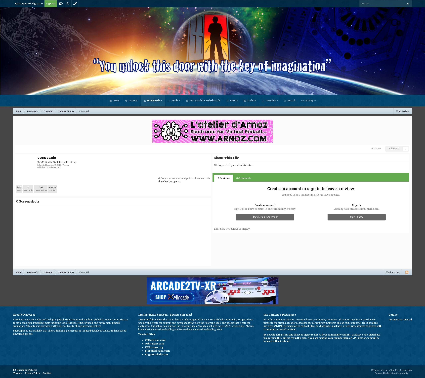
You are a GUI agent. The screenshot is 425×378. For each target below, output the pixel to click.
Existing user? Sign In (28, 3)
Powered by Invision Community (391, 373)
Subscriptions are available (27, 330)
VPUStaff (46, 162)
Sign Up (50, 3)
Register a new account (265, 217)
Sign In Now (356, 217)
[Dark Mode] (67, 3)
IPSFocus (32, 370)
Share (377, 148)
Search (291, 100)
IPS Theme (18, 370)
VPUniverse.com (155, 340)
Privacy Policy (32, 373)
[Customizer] (60, 3)
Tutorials (270, 100)
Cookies (47, 373)
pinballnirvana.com (157, 350)
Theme (17, 373)
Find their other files (64, 162)
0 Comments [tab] (243, 178)
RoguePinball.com (156, 354)
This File (395, 3)
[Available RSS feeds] (407, 272)
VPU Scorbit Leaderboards (204, 100)
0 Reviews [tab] (223, 178)
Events (233, 100)
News (115, 100)
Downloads (153, 100)
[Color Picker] (75, 3)
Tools (175, 100)
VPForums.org (154, 347)
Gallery (251, 100)
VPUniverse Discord (400, 319)
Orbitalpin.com (154, 343)
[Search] (408, 3)
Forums (133, 100)
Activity (309, 100)
